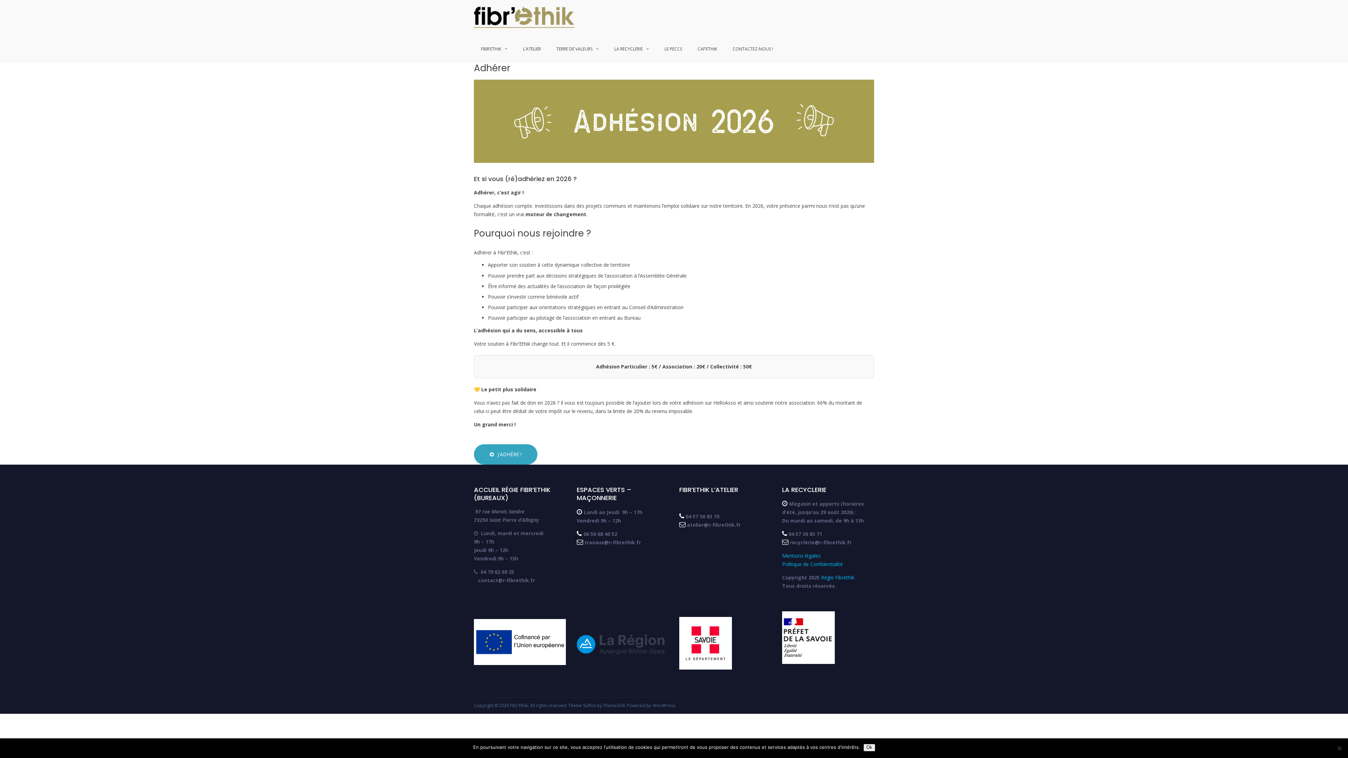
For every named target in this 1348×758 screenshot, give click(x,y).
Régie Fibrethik (837, 577)
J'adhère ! (509, 454)
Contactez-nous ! (753, 49)
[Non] (1339, 748)
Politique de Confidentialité (812, 564)
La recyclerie (628, 49)
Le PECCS (673, 49)
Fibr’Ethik (491, 49)
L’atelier (532, 49)
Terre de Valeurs (574, 49)
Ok (869, 747)
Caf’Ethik (707, 49)
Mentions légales (802, 555)
